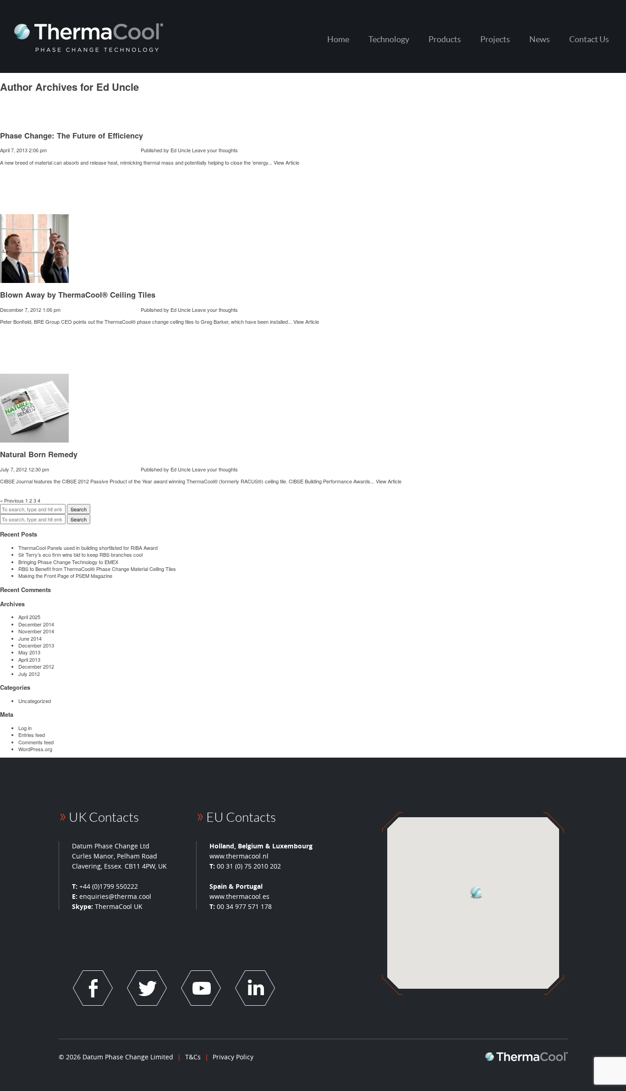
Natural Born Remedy (38, 454)
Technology (388, 39)
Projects (495, 39)
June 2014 (30, 638)
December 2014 (36, 624)
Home (338, 39)
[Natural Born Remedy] (34, 439)
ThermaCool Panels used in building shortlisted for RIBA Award (88, 547)
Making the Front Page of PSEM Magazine (65, 575)
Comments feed (36, 742)
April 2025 (29, 616)
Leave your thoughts (215, 150)
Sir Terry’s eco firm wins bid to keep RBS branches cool (80, 554)
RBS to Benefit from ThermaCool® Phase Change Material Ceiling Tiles (97, 568)
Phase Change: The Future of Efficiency (71, 135)
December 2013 (36, 645)
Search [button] (79, 509)
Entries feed (31, 734)
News (539, 39)
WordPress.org (35, 749)
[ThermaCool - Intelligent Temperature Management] (88, 37)
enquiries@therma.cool (115, 896)
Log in (25, 727)
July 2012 (29, 673)
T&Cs (193, 1056)
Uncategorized (34, 700)
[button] (477, 892)
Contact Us (589, 39)
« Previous (12, 500)
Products (444, 39)
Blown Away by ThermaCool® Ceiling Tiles (77, 294)
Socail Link (93, 988)
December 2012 (36, 666)
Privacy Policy (233, 1056)
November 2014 (36, 631)
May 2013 (29, 652)
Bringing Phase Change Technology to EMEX (68, 561)
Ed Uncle (180, 150)
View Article (286, 162)
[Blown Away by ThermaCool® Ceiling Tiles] (34, 279)
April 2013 (29, 659)
